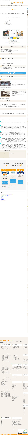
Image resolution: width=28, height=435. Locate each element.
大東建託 (13, 400)
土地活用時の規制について (3, 384)
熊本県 (1, 421)
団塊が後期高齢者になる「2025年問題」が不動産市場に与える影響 (17, 426)
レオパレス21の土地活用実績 (8, 24)
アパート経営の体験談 (14, 344)
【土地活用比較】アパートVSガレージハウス (5, 356)
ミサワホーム (13, 383)
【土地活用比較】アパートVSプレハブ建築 (5, 354)
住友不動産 (13, 386)
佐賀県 (1, 420)
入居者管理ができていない (15, 355)
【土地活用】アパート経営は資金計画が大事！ (5, 394)
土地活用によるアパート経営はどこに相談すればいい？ (6, 397)
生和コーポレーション (14, 395)
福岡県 (1, 419)
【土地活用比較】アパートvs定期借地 (5, 367)
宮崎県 (1, 424)
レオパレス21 (13, 399)
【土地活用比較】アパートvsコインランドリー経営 (6, 374)
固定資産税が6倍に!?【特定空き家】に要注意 (17, 367)
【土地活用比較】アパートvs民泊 (4, 381)
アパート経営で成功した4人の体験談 (15, 359)
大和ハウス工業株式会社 (14, 397)
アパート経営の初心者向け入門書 (4, 392)
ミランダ (7, 22)
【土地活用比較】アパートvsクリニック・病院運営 (6, 370)
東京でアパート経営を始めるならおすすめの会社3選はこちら (12, 73)
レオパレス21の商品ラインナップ (9, 20)
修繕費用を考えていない (15, 357)
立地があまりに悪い (15, 348)
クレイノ (7, 21)
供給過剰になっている (15, 354)
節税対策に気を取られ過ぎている (16, 347)
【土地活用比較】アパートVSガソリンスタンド (6, 355)
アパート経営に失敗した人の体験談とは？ (16, 346)
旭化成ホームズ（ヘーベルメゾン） (15, 396)
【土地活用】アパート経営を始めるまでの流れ (5, 391)
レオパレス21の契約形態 (8, 23)
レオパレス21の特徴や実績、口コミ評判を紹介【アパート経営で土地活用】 (10, 434)
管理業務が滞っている (15, 356)
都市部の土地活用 (2, 383)
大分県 (1, 422)
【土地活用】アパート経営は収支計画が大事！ (5, 393)
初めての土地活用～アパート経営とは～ (5, 344)
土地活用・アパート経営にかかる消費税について (17, 368)
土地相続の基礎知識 (14, 422)
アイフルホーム (13, 387)
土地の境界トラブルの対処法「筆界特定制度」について (17, 420)
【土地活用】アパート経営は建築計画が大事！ (5, 395)
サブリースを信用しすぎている (16, 358)
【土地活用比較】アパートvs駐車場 (5, 358)
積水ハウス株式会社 (14, 398)
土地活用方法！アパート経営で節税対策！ (16, 364)
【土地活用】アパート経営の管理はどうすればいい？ (6, 347)
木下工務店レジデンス (14, 385)
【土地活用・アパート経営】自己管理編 (5, 348)
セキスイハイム (13, 388)
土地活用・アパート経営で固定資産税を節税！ (16, 366)
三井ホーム (13, 384)
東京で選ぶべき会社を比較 (6, 341)
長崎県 (1, 423)
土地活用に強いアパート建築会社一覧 (5, 195)
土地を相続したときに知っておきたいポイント (16, 423)
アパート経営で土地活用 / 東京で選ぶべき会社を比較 (5, 0)
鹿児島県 (2, 425)
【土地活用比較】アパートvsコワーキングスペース (6, 380)
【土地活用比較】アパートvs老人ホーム (5, 371)
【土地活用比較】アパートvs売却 (4, 359)
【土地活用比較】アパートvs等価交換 (5, 368)
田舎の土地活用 (2, 382)
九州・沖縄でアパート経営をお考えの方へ (5, 418)
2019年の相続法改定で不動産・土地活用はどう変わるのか (17, 425)
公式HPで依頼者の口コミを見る (5, 182)
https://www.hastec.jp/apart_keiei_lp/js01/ (5, 187)
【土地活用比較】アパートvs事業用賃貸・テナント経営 (6, 365)
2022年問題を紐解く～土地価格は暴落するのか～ (15, 428)
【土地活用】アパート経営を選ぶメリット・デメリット (6, 388)
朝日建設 (13, 401)
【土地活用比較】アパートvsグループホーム (5, 372)
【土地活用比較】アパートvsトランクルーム (5, 360)
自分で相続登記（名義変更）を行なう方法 (16, 421)
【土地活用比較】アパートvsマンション (5, 357)
